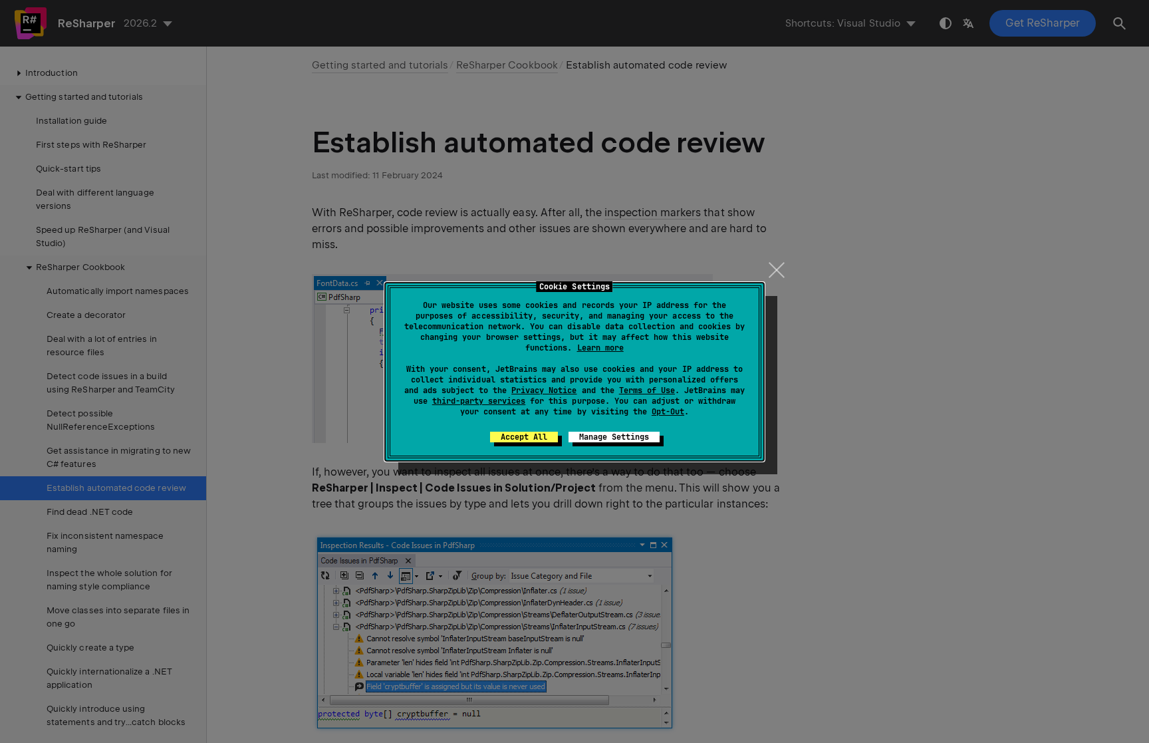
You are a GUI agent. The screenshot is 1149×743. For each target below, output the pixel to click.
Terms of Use (647, 390)
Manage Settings (614, 437)
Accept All (524, 437)
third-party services (478, 401)
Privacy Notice (543, 390)
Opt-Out (668, 411)
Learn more (600, 348)
